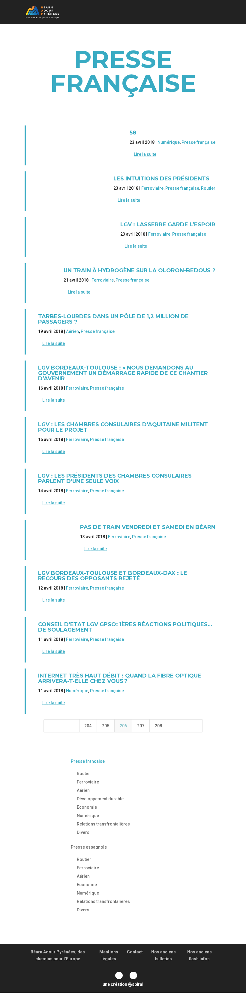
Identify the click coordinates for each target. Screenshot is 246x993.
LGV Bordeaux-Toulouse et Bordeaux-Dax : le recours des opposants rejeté (112, 576)
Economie (87, 807)
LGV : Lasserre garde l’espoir (167, 224)
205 (105, 725)
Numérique (169, 142)
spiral (135, 984)
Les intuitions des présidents (161, 178)
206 (123, 725)
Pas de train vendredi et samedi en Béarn (147, 527)
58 (133, 132)
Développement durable (100, 798)
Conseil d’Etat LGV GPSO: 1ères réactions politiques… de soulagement (125, 627)
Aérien (72, 331)
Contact (135, 951)
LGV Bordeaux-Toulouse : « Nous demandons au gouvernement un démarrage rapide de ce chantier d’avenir (123, 373)
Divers (83, 832)
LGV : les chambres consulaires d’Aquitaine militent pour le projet (123, 427)
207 (140, 725)
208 (158, 725)
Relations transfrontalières (103, 824)
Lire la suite (145, 154)
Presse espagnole (89, 847)
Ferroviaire (152, 188)
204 (88, 725)
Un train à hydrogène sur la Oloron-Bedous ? (139, 270)
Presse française (198, 142)
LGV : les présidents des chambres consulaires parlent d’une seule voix (115, 478)
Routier (208, 188)
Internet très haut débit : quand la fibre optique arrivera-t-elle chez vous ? (119, 678)
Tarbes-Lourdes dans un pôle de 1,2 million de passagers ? (113, 319)
